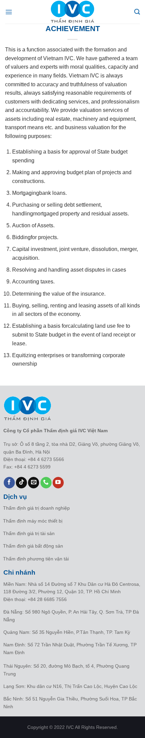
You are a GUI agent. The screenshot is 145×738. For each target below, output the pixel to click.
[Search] (137, 12)
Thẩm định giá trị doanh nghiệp (36, 508)
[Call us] (46, 482)
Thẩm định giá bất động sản (33, 546)
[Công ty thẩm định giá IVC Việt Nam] (72, 12)
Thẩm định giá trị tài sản (29, 533)
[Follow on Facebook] (9, 482)
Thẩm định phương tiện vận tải (36, 558)
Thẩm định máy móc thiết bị (32, 521)
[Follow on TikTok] (21, 482)
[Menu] (9, 11)
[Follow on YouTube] (58, 482)
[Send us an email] (33, 482)
